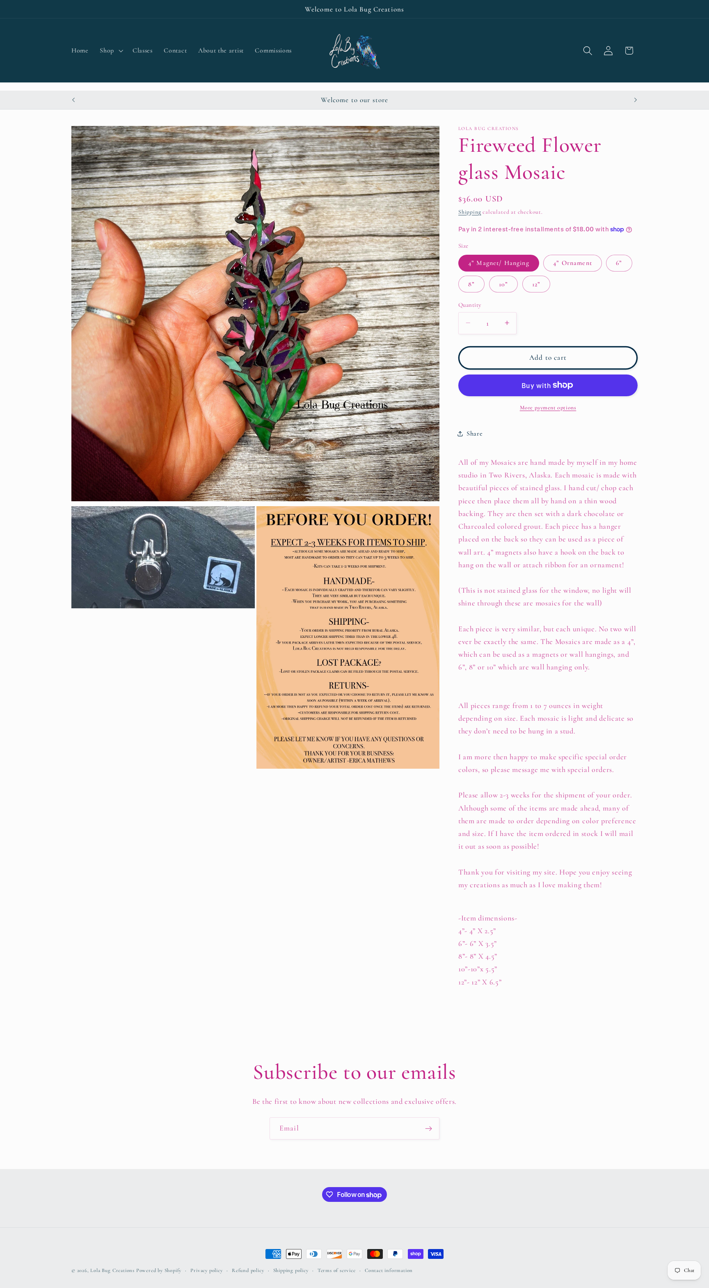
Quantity (469, 304)
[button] (110, 50)
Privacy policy (206, 1270)
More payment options (548, 407)
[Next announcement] (636, 100)
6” (619, 263)
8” (471, 284)
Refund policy (248, 1270)
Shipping (469, 211)
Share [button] (475, 433)
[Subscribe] (428, 1128)
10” (503, 284)
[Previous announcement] (73, 100)
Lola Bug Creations (113, 1270)
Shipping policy (291, 1270)
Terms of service (337, 1270)
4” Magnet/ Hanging (498, 263)
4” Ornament (572, 263)
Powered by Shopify (159, 1270)
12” (536, 284)
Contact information (389, 1270)
